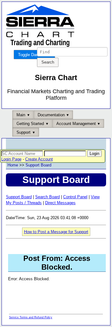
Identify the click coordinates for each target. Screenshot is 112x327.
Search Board (47, 197)
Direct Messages (60, 202)
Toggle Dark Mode (34, 54)
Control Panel (75, 197)
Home (12, 165)
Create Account (39, 159)
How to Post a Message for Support (56, 231)
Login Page (11, 159)
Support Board (38, 165)
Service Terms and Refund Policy (30, 317)
